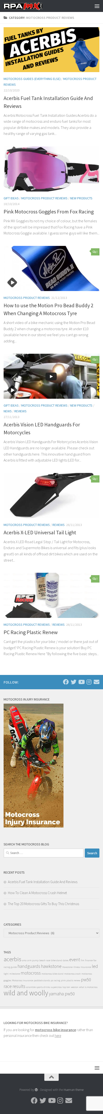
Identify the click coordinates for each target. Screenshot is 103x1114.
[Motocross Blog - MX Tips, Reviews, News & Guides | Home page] (29, 6)
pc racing (55, 980)
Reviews (20, 411)
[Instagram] (89, 682)
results (18, 986)
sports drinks (43, 987)
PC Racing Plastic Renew (31, 632)
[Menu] (97, 6)
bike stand (56, 960)
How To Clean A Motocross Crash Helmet (37, 893)
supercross (56, 987)
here (58, 1035)
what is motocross (88, 987)
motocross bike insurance (55, 1030)
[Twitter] (73, 682)
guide (14, 967)
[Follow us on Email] (96, 682)
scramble (31, 987)
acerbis (12, 959)
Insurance (86, 967)
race (8, 986)
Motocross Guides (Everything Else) (32, 79)
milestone (14, 973)
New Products (81, 198)
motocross (31, 973)
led (95, 966)
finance (89, 960)
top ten (66, 987)
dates (66, 960)
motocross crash (72, 973)
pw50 (86, 979)
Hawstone (67, 967)
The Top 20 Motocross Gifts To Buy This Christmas (43, 904)
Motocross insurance (22, 980)
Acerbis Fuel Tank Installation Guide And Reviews (42, 882)
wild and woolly (26, 992)
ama (24, 960)
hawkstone (51, 966)
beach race (44, 960)
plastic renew (73, 980)
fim (82, 960)
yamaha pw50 (62, 994)
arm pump (33, 960)
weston (74, 987)
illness (76, 967)
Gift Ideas (11, 198)
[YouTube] (81, 682)
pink (63, 980)
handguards (28, 966)
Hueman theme (74, 1090)
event (74, 959)
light (6, 973)
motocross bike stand (52, 973)
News (8, 411)
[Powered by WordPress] (36, 1089)
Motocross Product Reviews (44, 198)
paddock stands (42, 980)
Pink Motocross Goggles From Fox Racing (49, 211)
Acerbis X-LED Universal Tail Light (40, 532)
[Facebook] (66, 682)
